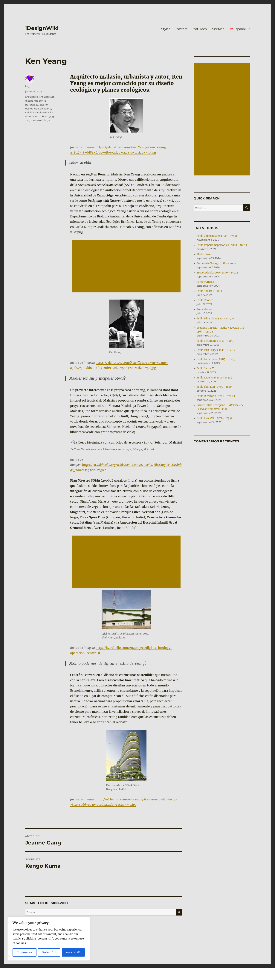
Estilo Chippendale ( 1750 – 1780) (217, 236)
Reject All (49, 952)
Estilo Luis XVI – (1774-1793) (214, 418)
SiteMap (218, 29)
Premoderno (204, 309)
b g (27, 86)
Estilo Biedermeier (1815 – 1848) (216, 359)
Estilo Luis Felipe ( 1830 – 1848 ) (216, 350)
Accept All (73, 952)
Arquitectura (46, 96)
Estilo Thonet (205, 300)
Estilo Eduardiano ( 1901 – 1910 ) (216, 318)
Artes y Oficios (205, 281)
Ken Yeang (44, 108)
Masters (181, 29)
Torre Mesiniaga (40, 120)
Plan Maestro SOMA (37, 116)
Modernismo (204, 254)
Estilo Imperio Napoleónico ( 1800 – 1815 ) (222, 245)
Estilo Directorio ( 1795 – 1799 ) (216, 396)
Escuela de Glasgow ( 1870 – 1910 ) (217, 272)
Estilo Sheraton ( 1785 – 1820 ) (215, 386)
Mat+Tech (199, 29)
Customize (24, 952)
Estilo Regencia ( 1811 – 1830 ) (214, 377)
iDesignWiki (42, 28)
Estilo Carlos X (205, 368)
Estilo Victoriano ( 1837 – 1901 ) (215, 340)
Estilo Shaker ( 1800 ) (209, 291)
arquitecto (31, 96)
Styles (165, 29)
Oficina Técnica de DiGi (39, 112)
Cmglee (100, 470)
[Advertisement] (127, 266)
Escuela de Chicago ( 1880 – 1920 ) (217, 263)
